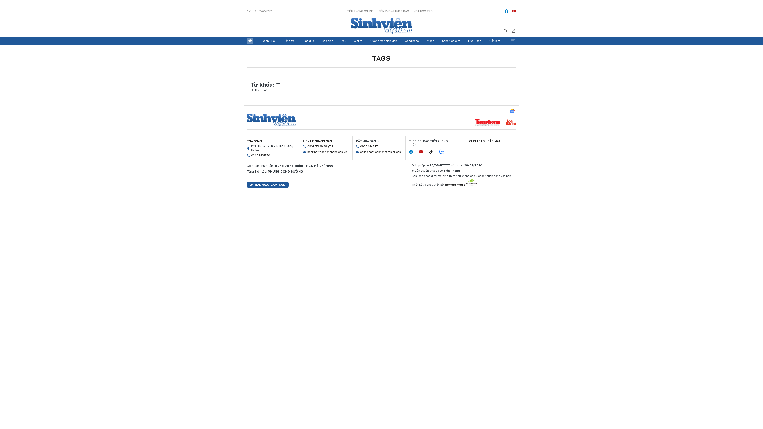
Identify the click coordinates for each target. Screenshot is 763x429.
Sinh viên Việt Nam (271, 120)
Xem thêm (513, 41)
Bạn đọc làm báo (270, 184)
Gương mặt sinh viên (383, 41)
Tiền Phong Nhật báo (393, 11)
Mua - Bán (474, 41)
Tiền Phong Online (360, 11)
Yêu (343, 41)
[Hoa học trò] (511, 122)
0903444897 (369, 146)
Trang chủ (250, 41)
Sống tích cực (451, 41)
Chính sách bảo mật (485, 141)
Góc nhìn (327, 41)
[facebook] (506, 11)
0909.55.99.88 (317, 146)
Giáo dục (308, 41)
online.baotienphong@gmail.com (381, 152)
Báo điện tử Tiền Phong (381, 26)
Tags (381, 58)
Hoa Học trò (423, 11)
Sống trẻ (289, 41)
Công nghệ (412, 41)
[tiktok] (433, 152)
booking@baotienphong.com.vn (327, 152)
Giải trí (358, 41)
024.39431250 (260, 155)
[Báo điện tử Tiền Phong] (487, 122)
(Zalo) (332, 146)
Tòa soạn (254, 141)
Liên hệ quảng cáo (317, 141)
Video (430, 41)
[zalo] (444, 152)
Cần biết (494, 41)
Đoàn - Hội (268, 41)
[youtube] (513, 11)
